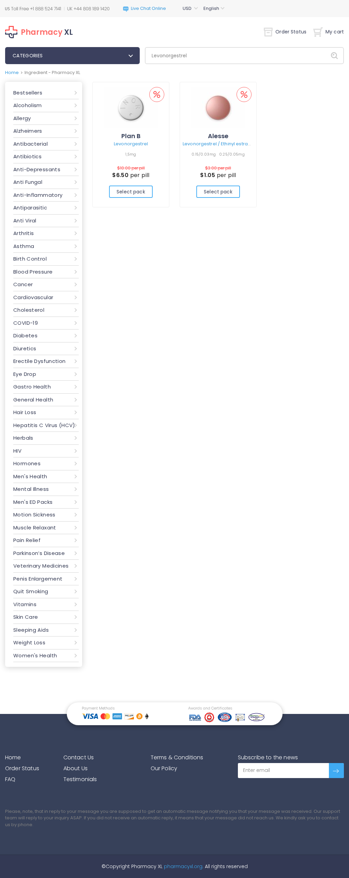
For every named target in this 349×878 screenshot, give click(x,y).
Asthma (23, 246)
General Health (33, 399)
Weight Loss (29, 642)
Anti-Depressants (36, 169)
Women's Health (35, 655)
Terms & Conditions (177, 757)
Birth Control (30, 258)
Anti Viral (24, 220)
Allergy (22, 118)
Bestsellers (27, 92)
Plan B (130, 136)
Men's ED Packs (32, 502)
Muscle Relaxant (34, 527)
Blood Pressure (32, 271)
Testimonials (80, 779)
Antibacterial (30, 143)
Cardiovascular (33, 297)
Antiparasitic (30, 207)
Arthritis (23, 233)
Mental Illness (31, 489)
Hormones (27, 463)
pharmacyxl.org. (183, 866)
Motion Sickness (34, 514)
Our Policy (164, 768)
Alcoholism (27, 105)
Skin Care (25, 616)
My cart (334, 31)
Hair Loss (24, 412)
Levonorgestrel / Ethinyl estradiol (219, 144)
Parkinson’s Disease (39, 553)
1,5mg (130, 154)
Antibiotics (27, 156)
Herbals (23, 437)
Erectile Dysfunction (39, 361)
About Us (75, 768)
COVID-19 (25, 322)
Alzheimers (27, 130)
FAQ (10, 779)
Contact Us (78, 757)
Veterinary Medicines (41, 565)
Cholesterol (28, 309)
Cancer (23, 284)
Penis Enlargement (37, 578)
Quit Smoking (30, 591)
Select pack (131, 191)
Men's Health (30, 476)
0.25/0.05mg (232, 154)
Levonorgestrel (131, 144)
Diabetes (25, 335)
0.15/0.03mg (204, 154)
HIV (17, 450)
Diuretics (24, 348)
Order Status (290, 31)
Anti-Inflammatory (37, 195)
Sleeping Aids (31, 629)
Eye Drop (24, 374)
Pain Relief (27, 540)
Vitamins (24, 604)
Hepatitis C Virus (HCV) (44, 425)
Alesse (218, 136)
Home (12, 72)
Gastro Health (32, 386)
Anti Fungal (27, 182)
